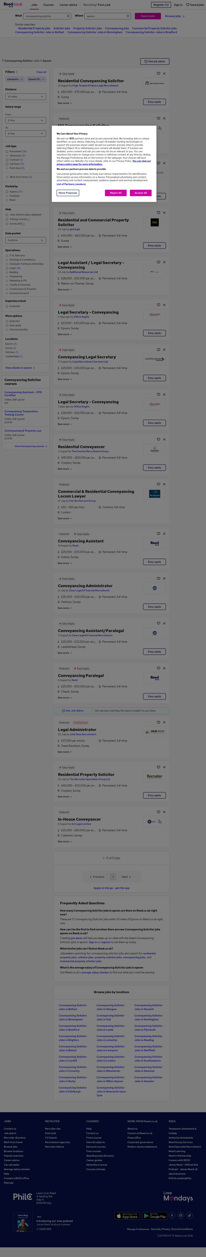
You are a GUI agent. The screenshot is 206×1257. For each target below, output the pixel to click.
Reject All (116, 193)
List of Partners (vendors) (71, 184)
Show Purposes (68, 193)
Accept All (141, 193)
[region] (104, 164)
